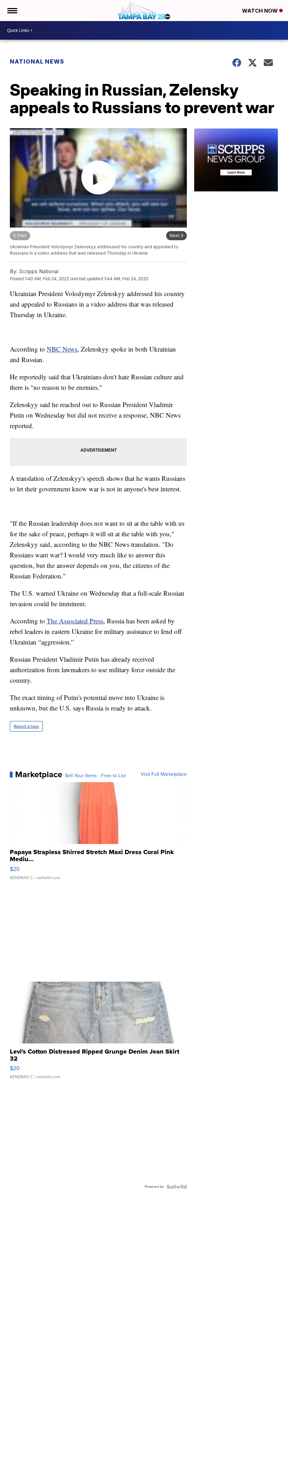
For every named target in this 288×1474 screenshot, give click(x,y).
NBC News (62, 349)
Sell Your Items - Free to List (95, 775)
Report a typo (26, 726)
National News (37, 61)
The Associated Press (75, 620)
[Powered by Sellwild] (176, 1186)
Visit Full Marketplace (164, 774)
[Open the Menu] (11, 10)
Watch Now (260, 10)
